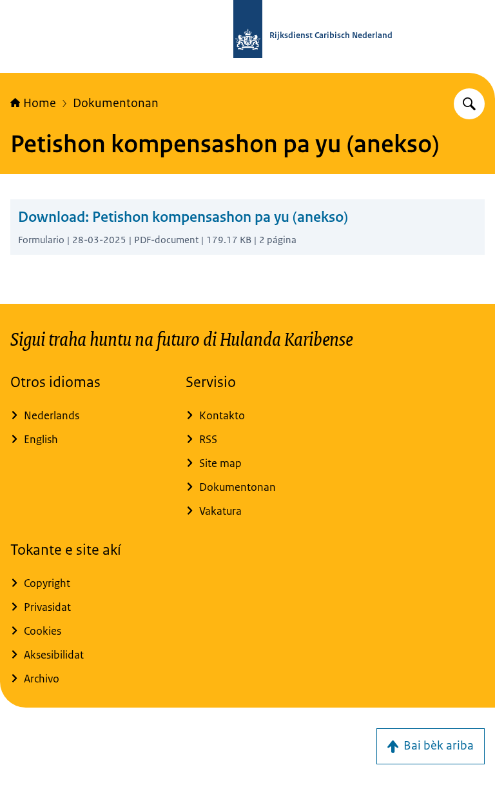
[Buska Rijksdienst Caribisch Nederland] (469, 103)
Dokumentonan (116, 103)
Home (39, 103)
